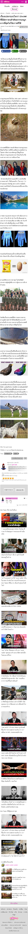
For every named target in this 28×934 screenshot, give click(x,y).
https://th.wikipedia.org (17, 450)
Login (8, 489)
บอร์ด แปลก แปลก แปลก (17, 13)
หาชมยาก (7, 453)
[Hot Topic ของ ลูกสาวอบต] (3, 469)
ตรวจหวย (9, 909)
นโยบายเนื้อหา (4, 925)
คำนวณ (20, 912)
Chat (25, 909)
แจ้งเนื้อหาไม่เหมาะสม (14, 930)
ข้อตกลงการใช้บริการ (7, 922)
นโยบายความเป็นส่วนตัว (19, 922)
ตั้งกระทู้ (14, 9)
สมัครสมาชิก (20, 490)
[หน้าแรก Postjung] (6, 1)
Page (14, 914)
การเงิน (25, 912)
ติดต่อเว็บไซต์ (8, 928)
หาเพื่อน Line (4, 912)
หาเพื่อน (21, 909)
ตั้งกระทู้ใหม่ (14, 903)
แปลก (15, 453)
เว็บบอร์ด (7, 6)
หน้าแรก (2, 13)
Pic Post (11, 912)
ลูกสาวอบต (7, 30)
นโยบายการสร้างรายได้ (15, 925)
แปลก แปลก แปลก (11, 865)
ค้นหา (22, 6)
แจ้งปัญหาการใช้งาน (18, 928)
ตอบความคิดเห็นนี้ (22, 505)
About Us (24, 925)
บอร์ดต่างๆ (15, 6)
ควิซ (16, 912)
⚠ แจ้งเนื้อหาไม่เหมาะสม (17, 458)
